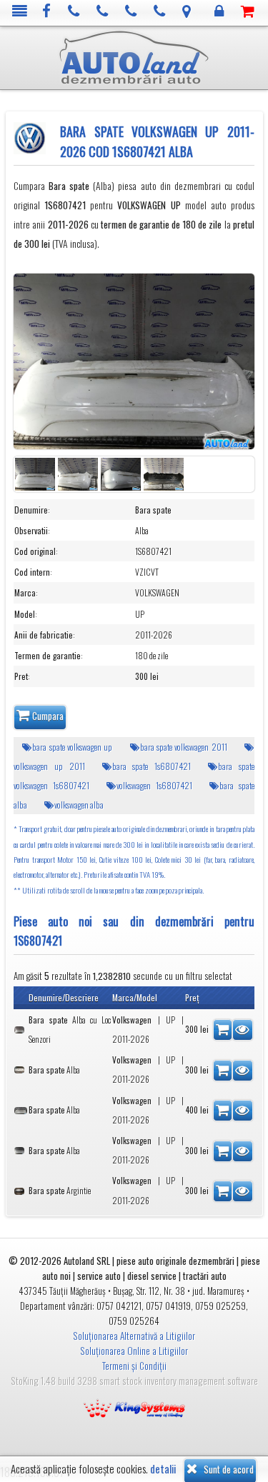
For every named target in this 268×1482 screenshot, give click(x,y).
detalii (163, 1468)
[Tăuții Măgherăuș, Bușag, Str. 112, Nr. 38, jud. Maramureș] (187, 11)
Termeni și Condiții (134, 1365)
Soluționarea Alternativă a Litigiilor (134, 1335)
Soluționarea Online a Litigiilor (134, 1350)
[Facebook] (47, 11)
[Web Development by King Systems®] (134, 1407)
